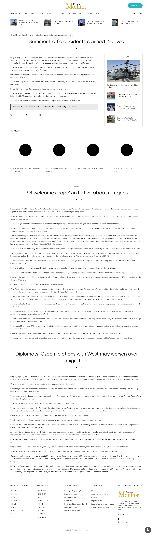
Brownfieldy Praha (70, 507)
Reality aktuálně (70, 497)
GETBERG (14, 507)
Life (69, 13)
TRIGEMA (13, 494)
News (32, 13)
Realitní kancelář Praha (72, 511)
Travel (74, 13)
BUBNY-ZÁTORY (43, 501)
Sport (63, 13)
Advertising (95, 497)
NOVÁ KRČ (41, 507)
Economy (40, 13)
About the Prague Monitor (100, 494)
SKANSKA (14, 501)
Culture (82, 13)
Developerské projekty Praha (74, 491)
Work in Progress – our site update (102, 491)
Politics (56, 13)
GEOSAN (13, 504)
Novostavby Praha (70, 494)
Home (26, 13)
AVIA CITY (41, 511)
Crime (97, 13)
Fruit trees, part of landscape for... (92, 168)
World (49, 13)
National (43, 115)
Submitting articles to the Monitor (102, 504)
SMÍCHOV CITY (42, 494)
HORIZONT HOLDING (17, 511)
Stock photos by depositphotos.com (103, 507)
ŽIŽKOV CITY (41, 497)
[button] (135, 5)
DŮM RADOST (42, 517)
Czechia (89, 13)
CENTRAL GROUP (16, 491)
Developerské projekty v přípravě (75, 504)
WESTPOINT (41, 514)
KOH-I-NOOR (42, 504)
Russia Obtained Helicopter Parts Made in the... (29, 22)
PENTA (13, 497)
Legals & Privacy (96, 501)
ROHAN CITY (42, 491)
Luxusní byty (68, 501)
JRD (12, 514)
